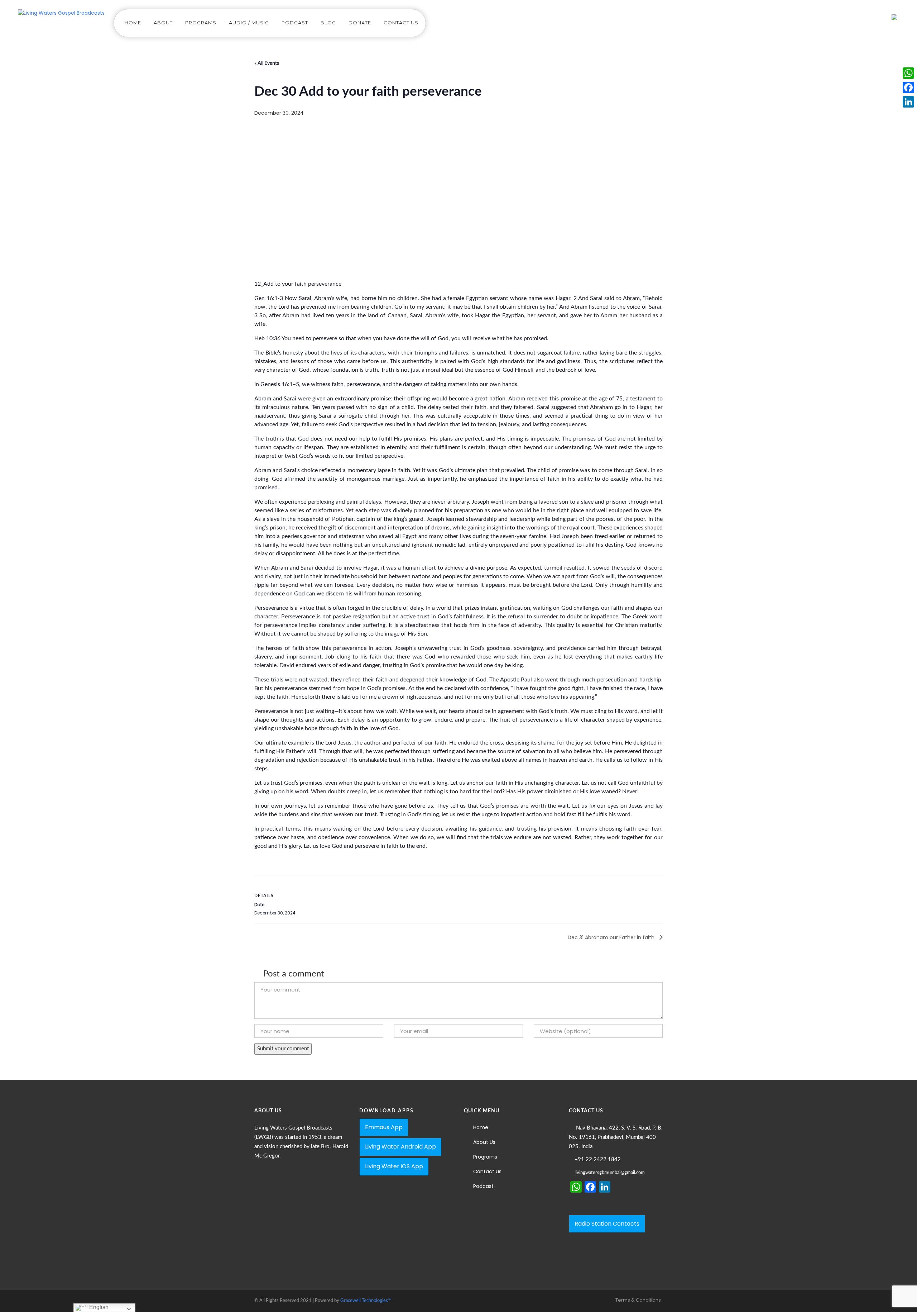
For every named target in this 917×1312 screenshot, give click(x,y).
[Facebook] (908, 87)
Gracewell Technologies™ (366, 1300)
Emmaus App (384, 1127)
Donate (360, 22)
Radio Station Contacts (607, 1224)
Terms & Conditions (638, 1300)
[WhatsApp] (908, 73)
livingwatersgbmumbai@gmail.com (610, 1172)
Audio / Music (249, 22)
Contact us (401, 22)
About (163, 22)
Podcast (295, 22)
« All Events (266, 63)
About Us (484, 1142)
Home (133, 22)
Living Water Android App (400, 1146)
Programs (200, 22)
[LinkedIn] (908, 102)
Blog (328, 22)
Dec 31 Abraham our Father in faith (612, 937)
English (98, 1307)
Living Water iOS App (394, 1166)
